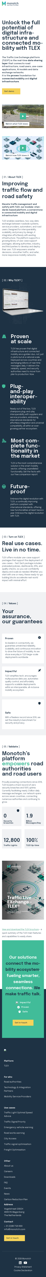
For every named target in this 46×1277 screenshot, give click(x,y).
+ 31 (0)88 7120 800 (13, 1226)
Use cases (9, 1108)
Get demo (9, 91)
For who (8, 1077)
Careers (8, 1171)
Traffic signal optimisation (17, 1144)
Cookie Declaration (23, 1270)
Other (7, 1161)
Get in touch (21, 1023)
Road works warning (14, 1133)
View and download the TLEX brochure (20, 929)
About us (8, 1166)
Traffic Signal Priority (15, 1122)
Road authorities (12, 1082)
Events (7, 1188)
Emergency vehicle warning (18, 1127)
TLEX (6, 1066)
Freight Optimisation (14, 1150)
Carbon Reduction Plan (16, 1199)
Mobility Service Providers (17, 1097)
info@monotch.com (14, 1229)
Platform (9, 1061)
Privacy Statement (23, 1267)
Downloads (9, 1177)
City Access (10, 1139)
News (7, 1194)
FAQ (6, 1183)
